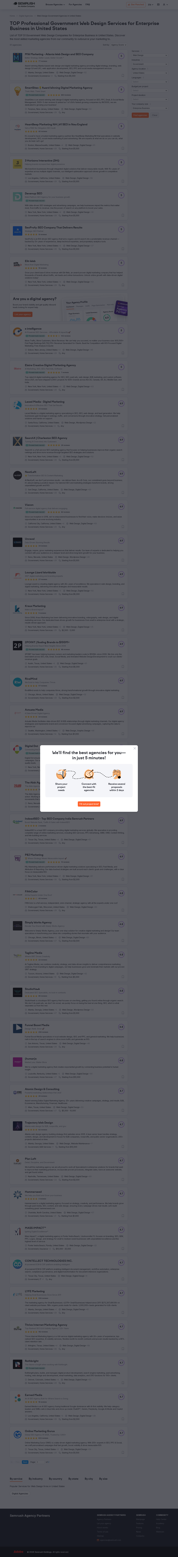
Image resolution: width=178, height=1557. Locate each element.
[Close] (135, 748)
